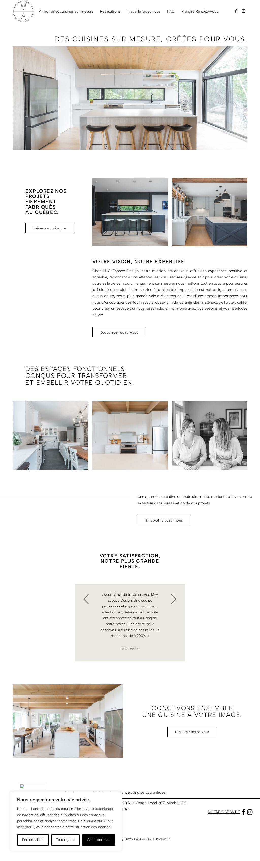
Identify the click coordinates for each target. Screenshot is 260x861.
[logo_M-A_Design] (24, 11)
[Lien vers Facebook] (236, 11)
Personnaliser (33, 840)
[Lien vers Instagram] (243, 11)
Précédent (86, 599)
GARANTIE (230, 812)
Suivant (173, 599)
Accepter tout (98, 840)
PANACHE (163, 839)
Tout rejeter (65, 840)
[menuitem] (66, 11)
